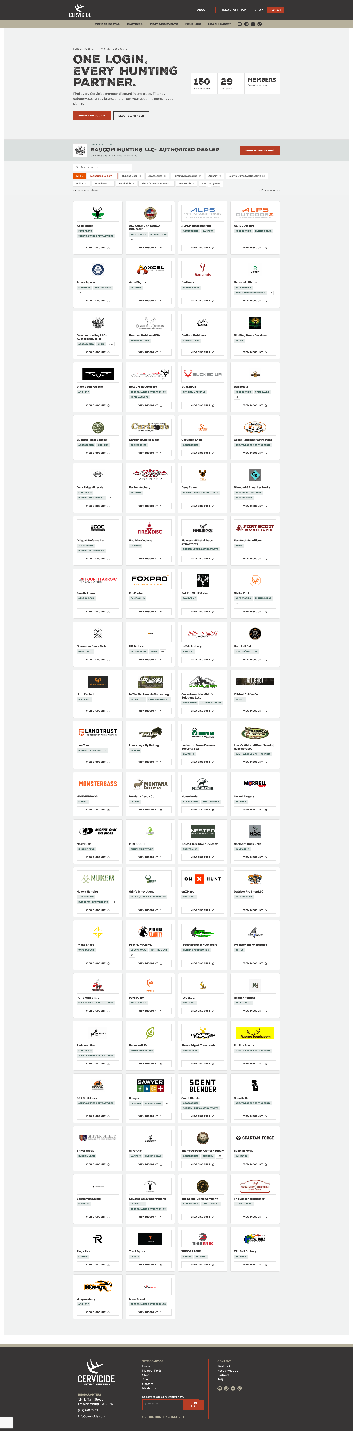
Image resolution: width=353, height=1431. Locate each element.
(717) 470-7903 (88, 1410)
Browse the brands (260, 150)
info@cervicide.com (91, 1416)
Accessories (157, 176)
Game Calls (186, 183)
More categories (211, 183)
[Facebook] (253, 24)
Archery (214, 176)
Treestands (103, 183)
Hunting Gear (131, 176)
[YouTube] (240, 24)
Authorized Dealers (102, 176)
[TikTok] (259, 24)
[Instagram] (246, 24)
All (79, 176)
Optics (81, 183)
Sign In (274, 10)
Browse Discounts (92, 115)
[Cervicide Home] (80, 10)
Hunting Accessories (187, 176)
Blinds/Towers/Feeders (156, 183)
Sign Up (193, 1404)
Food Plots (126, 183)
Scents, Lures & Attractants (247, 176)
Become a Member (131, 115)
